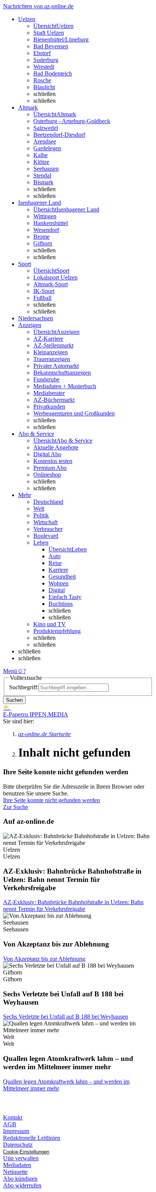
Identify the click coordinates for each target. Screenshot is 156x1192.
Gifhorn (42, 243)
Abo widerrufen (22, 1185)
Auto (54, 556)
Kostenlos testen (52, 461)
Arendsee (44, 141)
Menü (10, 671)
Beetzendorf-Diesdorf (59, 134)
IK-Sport (44, 291)
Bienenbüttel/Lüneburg (61, 39)
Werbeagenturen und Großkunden (74, 413)
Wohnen (58, 583)
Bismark (43, 182)
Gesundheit (62, 576)
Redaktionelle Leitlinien (31, 1138)
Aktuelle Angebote (55, 447)
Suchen (14, 700)
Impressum (16, 1131)
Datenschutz (18, 1144)
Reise (55, 563)
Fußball (42, 298)
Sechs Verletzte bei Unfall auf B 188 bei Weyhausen (65, 1016)
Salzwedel (45, 128)
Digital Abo (47, 454)
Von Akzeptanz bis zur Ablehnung (44, 959)
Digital (56, 590)
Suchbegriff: (24, 687)
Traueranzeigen (51, 359)
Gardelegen (47, 148)
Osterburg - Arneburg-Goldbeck (71, 121)
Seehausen (46, 168)
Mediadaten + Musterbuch (64, 386)
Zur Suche (15, 807)
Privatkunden (49, 406)
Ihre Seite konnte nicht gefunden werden (51, 800)
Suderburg (45, 60)
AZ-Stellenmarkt (53, 345)
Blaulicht (44, 87)
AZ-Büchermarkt (54, 400)
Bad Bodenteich (52, 73)
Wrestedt (43, 66)
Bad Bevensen (50, 46)
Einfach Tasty (64, 597)
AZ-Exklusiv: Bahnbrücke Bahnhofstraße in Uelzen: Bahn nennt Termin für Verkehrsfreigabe (73, 905)
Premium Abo (50, 468)
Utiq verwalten (21, 1158)
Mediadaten (17, 1165)
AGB (9, 1124)
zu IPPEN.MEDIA (45, 714)
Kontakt (12, 1117)
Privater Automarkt (56, 366)
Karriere (58, 570)
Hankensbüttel (50, 223)
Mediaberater (49, 393)
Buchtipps (60, 604)
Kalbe (40, 155)
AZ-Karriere (48, 338)
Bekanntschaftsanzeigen (62, 372)
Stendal (42, 175)
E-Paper (12, 714)
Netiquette (15, 1172)
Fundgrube (46, 379)
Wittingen (44, 216)
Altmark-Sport (50, 284)
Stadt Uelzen (48, 32)
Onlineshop (47, 474)
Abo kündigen (20, 1178)
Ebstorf (42, 53)
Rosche (42, 80)
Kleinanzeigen (50, 352)
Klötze (41, 162)
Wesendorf (46, 230)
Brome (41, 236)
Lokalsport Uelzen (55, 277)
